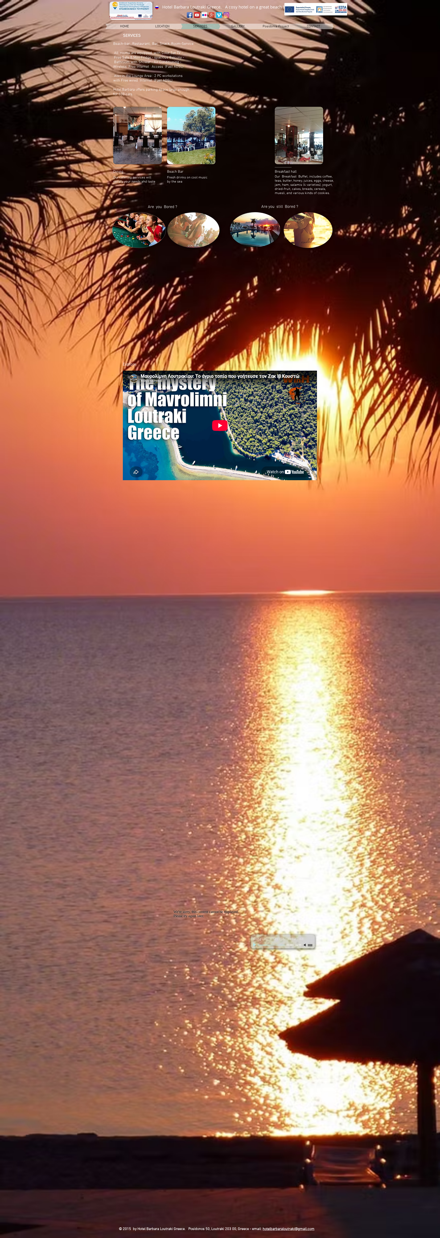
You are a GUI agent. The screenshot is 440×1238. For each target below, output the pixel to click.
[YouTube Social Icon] (197, 15)
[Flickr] (204, 15)
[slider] (310, 945)
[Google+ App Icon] (211, 15)
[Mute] (305, 945)
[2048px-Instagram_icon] (226, 15)
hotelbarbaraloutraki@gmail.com (288, 1229)
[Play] (255, 945)
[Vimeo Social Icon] (219, 15)
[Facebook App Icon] (189, 15)
